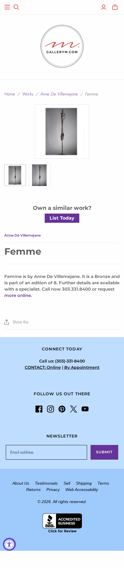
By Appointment (81, 367)
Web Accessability (81, 489)
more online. (18, 295)
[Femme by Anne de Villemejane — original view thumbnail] (39, 175)
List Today (62, 218)
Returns (33, 489)
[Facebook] (38, 409)
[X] (73, 409)
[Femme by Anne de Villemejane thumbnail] (15, 175)
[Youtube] (85, 409)
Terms (103, 483)
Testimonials (46, 483)
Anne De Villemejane (59, 94)
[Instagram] (50, 409)
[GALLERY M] (62, 46)
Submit (104, 452)
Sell (66, 483)
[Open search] (16, 7)
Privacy (53, 489)
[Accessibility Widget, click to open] (9, 544)
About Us (20, 483)
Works (27, 94)
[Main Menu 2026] (7, 7)
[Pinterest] (62, 409)
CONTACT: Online (43, 367)
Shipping (84, 483)
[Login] (104, 7)
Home (9, 94)
